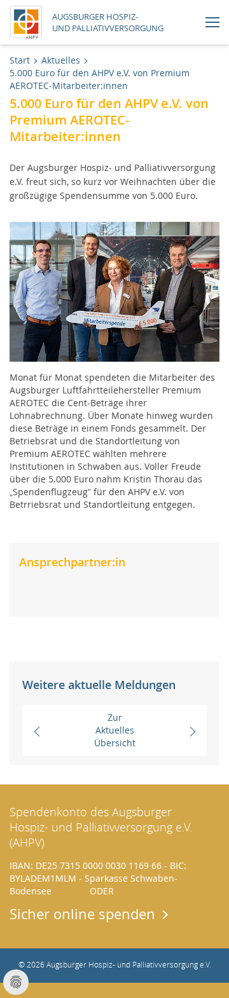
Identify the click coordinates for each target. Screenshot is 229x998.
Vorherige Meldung (50, 730)
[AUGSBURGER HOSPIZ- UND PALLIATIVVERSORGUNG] (29, 21)
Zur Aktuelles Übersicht (114, 730)
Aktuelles (60, 60)
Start (20, 60)
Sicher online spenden (82, 913)
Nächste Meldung (184, 730)
